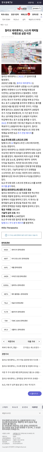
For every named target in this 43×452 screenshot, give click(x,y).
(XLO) (20, 76)
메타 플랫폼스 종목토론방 (16, 294)
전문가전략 (15, 14)
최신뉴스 (16, 19)
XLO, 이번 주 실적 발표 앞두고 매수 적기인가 (18, 384)
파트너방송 (5, 14)
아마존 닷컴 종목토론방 (15, 276)
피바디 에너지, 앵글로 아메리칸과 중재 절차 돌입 (11, 347)
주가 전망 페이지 (25, 132)
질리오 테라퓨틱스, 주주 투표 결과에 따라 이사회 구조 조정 (21, 359)
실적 (23, 19)
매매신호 (24, 14)
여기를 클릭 (6, 186)
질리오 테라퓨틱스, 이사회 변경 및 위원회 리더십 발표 (21, 366)
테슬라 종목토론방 (13, 303)
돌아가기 (34, 393)
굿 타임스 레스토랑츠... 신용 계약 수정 (32, 347)
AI (12, 142)
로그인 (39, 2)
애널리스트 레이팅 (34, 19)
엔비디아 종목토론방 (14, 250)
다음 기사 (31, 341)
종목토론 (35, 14)
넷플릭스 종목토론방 (14, 329)
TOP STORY (6, 19)
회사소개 (15, 407)
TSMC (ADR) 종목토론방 (16, 321)
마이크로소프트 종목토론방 (16, 258)
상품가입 (31, 2)
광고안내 (25, 407)
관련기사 (5, 354)
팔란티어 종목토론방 (14, 312)
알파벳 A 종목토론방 (14, 285)
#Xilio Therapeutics (9, 228)
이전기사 (11, 341)
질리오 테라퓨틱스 (24, 83)
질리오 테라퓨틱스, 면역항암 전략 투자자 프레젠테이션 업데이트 (21, 378)
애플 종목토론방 (13, 267)
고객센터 (5, 407)
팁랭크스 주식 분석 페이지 (12, 222)
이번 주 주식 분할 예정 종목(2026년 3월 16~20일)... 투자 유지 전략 (21, 372)
